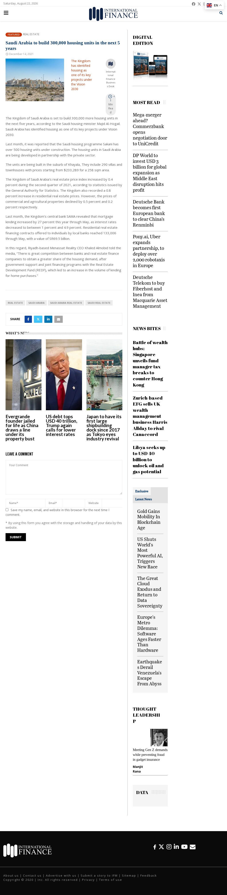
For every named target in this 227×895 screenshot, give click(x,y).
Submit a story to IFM (99, 880)
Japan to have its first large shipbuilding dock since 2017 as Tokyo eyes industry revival (103, 427)
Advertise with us (61, 880)
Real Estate (31, 34)
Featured (14, 34)
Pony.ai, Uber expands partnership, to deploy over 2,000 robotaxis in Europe (149, 250)
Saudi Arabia (36, 302)
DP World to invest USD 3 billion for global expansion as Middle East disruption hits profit (149, 172)
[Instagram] (169, 851)
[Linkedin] (176, 851)
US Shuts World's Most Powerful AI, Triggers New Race (150, 553)
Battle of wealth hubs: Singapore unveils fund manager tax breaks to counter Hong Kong (150, 363)
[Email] (193, 851)
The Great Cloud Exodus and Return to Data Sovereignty (149, 592)
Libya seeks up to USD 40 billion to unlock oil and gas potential (149, 459)
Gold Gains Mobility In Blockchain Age (148, 519)
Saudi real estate (99, 302)
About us (11, 880)
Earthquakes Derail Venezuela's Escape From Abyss (149, 672)
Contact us (32, 880)
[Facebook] (154, 851)
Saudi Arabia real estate (66, 302)
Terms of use (110, 884)
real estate (15, 302)
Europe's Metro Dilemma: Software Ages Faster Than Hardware (149, 633)
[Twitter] (161, 851)
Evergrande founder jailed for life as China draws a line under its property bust (22, 427)
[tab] (142, 491)
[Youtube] (184, 851)
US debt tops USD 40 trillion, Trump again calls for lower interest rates (61, 425)
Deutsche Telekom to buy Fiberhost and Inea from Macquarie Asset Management (150, 291)
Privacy (88, 884)
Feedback (148, 880)
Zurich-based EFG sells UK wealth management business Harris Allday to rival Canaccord (150, 416)
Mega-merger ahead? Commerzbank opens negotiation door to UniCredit (150, 129)
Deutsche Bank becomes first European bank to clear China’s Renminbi (149, 213)
